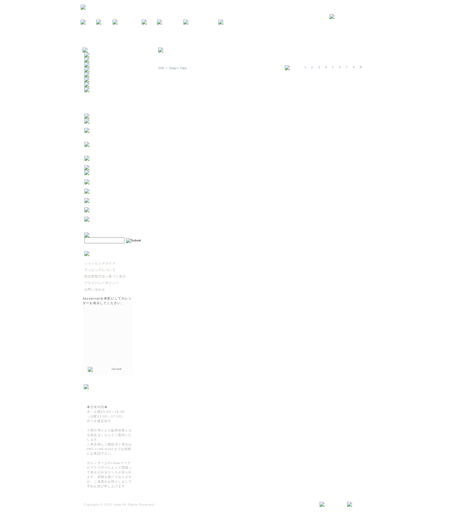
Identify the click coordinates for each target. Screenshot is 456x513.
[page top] (358, 504)
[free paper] (170, 22)
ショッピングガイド (100, 263)
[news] (88, 22)
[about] (104, 22)
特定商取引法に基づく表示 (105, 276)
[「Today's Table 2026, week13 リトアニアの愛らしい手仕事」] (115, 214)
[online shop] (127, 22)
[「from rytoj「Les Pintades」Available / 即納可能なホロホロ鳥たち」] (115, 153)
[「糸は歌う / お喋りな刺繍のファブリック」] (115, 195)
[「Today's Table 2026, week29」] (115, 162)
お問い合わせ (94, 289)
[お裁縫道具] (95, 85)
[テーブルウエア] (99, 60)
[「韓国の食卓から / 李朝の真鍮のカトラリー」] (115, 177)
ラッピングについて (100, 270)
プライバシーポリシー (101, 283)
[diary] (149, 22)
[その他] (92, 90)
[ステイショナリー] (100, 75)
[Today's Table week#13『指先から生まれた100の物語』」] (115, 205)
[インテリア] (95, 65)
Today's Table (178, 68)
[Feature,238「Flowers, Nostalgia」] (115, 223)
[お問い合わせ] (352, 17)
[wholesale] (231, 22)
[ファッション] (97, 80)
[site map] (331, 504)
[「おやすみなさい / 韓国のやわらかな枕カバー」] (115, 186)
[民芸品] (92, 70)
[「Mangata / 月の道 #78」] (109, 167)
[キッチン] (93, 55)
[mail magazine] (200, 22)
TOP (161, 68)
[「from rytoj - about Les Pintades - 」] (115, 125)
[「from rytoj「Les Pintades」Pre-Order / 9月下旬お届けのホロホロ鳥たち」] (115, 139)
